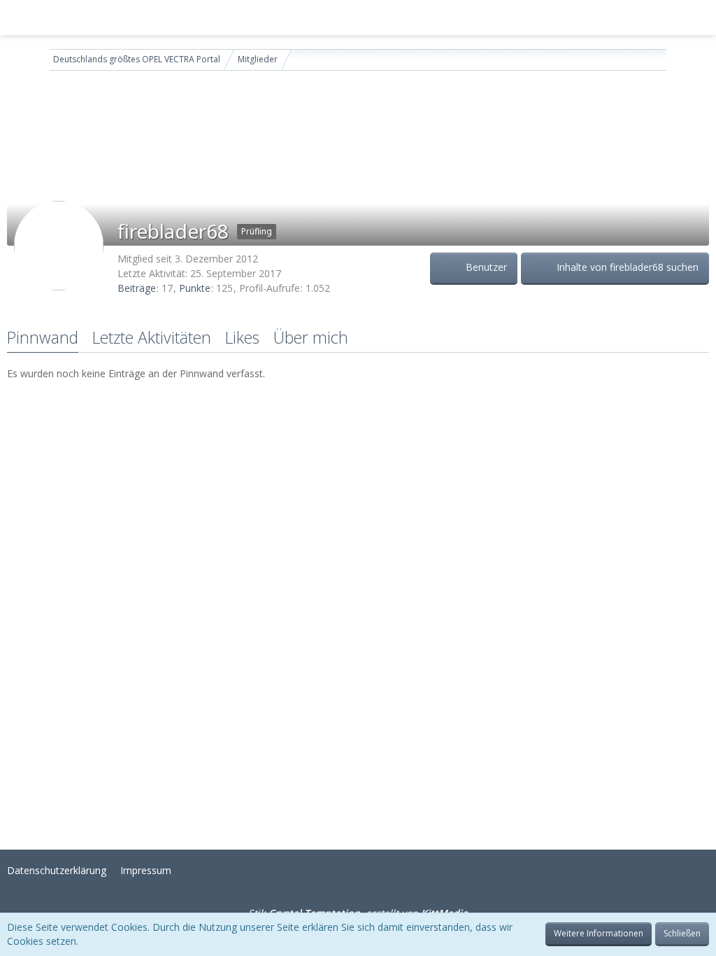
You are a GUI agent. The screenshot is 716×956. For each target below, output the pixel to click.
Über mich (310, 337)
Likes (242, 337)
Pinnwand (42, 337)
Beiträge (136, 288)
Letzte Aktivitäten (151, 337)
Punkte (194, 288)
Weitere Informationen (598, 933)
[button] (18, 17)
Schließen (682, 933)
